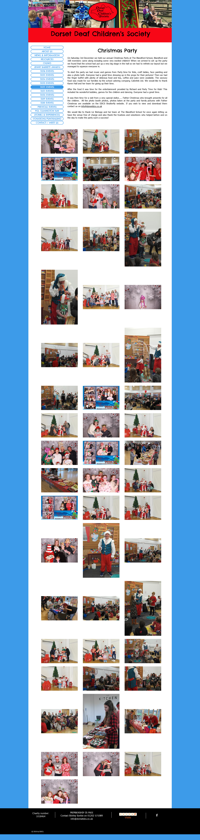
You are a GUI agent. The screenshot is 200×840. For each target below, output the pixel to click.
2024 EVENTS (47, 79)
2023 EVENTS (47, 83)
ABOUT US (47, 51)
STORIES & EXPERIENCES (47, 114)
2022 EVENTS (47, 87)
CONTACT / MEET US (47, 122)
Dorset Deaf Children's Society (100, 34)
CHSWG (47, 63)
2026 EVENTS (47, 71)
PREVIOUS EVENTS (47, 106)
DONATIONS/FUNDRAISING (47, 118)
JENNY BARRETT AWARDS (47, 67)
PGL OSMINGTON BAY (47, 110)
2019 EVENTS (47, 98)
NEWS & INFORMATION (47, 55)
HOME (47, 47)
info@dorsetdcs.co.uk (91, 106)
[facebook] (157, 815)
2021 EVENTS (47, 91)
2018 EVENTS (47, 102)
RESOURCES (47, 59)
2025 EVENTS (47, 75)
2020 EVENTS (47, 95)
